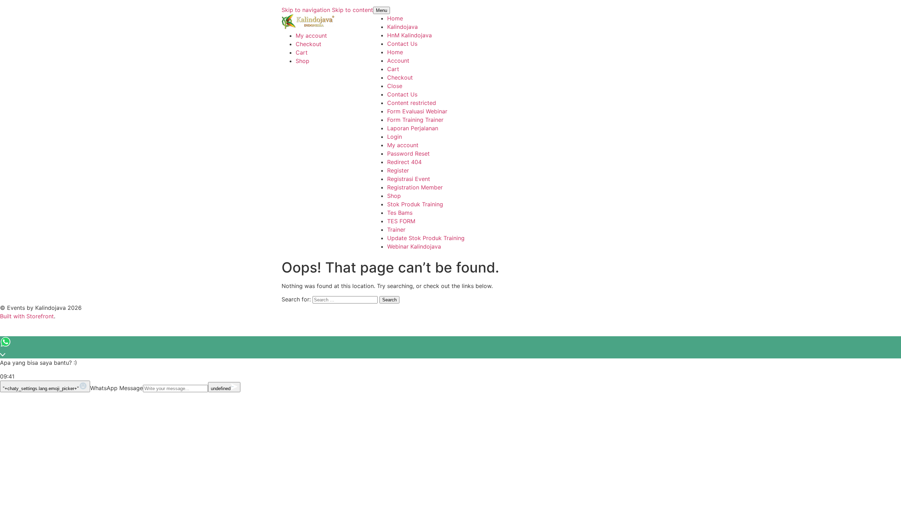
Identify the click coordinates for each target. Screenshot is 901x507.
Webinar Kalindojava (414, 246)
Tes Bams (399, 212)
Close (394, 85)
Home (395, 18)
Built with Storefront (27, 316)
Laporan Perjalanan (412, 128)
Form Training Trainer (415, 119)
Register (398, 170)
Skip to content (352, 9)
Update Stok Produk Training (426, 238)
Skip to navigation (306, 9)
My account (311, 35)
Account (398, 60)
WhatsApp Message (116, 388)
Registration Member (415, 187)
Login (394, 136)
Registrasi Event (408, 178)
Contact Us (402, 43)
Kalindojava (402, 26)
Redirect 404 (404, 161)
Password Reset (408, 153)
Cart (302, 52)
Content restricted (411, 102)
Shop (302, 60)
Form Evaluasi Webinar (417, 111)
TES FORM (401, 221)
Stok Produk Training (415, 204)
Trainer (396, 229)
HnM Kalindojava (409, 35)
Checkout (308, 44)
